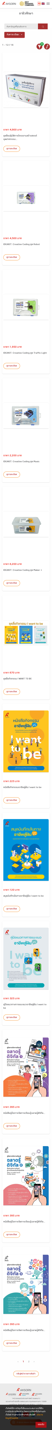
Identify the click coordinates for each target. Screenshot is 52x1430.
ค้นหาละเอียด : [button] (13, 35)
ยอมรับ (41, 1425)
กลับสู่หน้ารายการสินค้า (26, 1374)
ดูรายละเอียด (11, 149)
